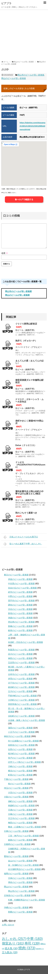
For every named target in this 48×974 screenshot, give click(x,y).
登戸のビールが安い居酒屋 (20, 758)
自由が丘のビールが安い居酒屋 (22, 588)
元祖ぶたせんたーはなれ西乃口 (23, 537)
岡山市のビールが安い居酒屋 (31, 75)
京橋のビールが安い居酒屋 (20, 814)
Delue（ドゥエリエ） (25, 445)
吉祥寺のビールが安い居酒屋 (21, 674)
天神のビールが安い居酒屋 (20, 878)
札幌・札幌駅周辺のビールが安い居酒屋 (26, 900)
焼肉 (26, 948)
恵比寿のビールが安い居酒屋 (21, 622)
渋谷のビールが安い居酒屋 (20, 609)
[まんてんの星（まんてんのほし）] (7, 366)
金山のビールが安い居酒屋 (20, 861)
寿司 (32, 943)
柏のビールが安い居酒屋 (19, 784)
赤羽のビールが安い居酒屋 (20, 679)
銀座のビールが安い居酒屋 (20, 630)
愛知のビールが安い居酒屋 (16, 856)
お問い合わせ (8, 925)
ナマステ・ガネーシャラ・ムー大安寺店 (29, 400)
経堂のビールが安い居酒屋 (20, 592)
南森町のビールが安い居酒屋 (21, 805)
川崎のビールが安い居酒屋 (20, 766)
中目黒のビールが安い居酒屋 (21, 583)
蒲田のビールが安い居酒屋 (20, 728)
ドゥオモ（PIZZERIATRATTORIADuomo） (30, 464)
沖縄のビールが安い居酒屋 (16, 907)
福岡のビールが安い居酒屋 (16, 874)
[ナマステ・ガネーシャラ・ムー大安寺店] (7, 404)
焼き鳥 (11, 948)
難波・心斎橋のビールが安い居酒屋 (24, 827)
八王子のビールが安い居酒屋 (21, 732)
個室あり (13, 943)
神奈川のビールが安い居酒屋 (17, 736)
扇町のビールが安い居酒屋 (20, 801)
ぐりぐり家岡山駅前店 (26, 324)
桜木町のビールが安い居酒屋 (21, 754)
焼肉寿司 (40, 948)
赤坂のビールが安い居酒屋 (20, 579)
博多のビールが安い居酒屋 (20, 882)
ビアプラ (6, 3)
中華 (35, 939)
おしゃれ (14, 939)
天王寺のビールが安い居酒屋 (21, 818)
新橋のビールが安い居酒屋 (20, 626)
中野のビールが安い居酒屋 (20, 596)
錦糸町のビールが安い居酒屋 (21, 687)
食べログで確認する (24, 199)
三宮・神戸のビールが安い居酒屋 (23, 836)
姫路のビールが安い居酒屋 (20, 840)
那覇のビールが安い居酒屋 (20, 912)
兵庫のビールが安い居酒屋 (16, 831)
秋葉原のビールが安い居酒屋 (21, 650)
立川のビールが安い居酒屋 (20, 691)
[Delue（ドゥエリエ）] (7, 450)
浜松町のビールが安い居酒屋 (21, 716)
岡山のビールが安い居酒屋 (13, 78)
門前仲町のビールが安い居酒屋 (22, 696)
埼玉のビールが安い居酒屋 (16, 788)
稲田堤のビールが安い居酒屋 (21, 745)
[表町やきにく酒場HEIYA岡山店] (7, 426)
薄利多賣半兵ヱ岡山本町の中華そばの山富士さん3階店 (29, 492)
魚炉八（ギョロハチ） (26, 340)
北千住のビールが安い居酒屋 (21, 683)
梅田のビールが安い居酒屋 (20, 823)
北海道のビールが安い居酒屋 (17, 895)
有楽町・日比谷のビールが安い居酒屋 (25, 642)
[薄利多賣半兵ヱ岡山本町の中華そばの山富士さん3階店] (7, 496)
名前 (4, 253)
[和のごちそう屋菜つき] (7, 518)
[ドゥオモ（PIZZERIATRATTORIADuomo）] (7, 467)
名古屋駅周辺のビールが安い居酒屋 (24, 869)
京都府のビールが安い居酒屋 (17, 844)
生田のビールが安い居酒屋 (20, 749)
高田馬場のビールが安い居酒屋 (22, 704)
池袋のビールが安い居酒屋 (20, 618)
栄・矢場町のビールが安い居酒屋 (23, 865)
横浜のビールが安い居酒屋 (20, 771)
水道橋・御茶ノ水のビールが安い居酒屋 (26, 720)
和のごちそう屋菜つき (26, 513)
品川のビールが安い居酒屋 (20, 654)
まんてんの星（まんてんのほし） (29, 362)
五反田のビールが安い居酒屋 (21, 662)
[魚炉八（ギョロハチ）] (7, 346)
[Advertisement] (24, 34)
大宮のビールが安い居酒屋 (20, 793)
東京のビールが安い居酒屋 (16, 575)
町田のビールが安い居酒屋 (20, 775)
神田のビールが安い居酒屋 (20, 658)
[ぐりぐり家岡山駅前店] (7, 329)
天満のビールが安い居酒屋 (20, 810)
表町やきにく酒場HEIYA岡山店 (29, 422)
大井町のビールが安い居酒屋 (21, 700)
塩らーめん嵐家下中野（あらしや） (25, 544)
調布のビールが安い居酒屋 (20, 605)
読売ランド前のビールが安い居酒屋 (24, 762)
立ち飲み (10, 952)
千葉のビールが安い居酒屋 (16, 779)
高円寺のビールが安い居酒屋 (21, 601)
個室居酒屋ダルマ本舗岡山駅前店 (29, 381)
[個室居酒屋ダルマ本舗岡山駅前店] (7, 385)
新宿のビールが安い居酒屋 (20, 613)
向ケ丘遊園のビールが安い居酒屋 (23, 741)
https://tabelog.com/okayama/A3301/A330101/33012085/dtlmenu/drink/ (32, 126)
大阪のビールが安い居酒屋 (16, 797)
